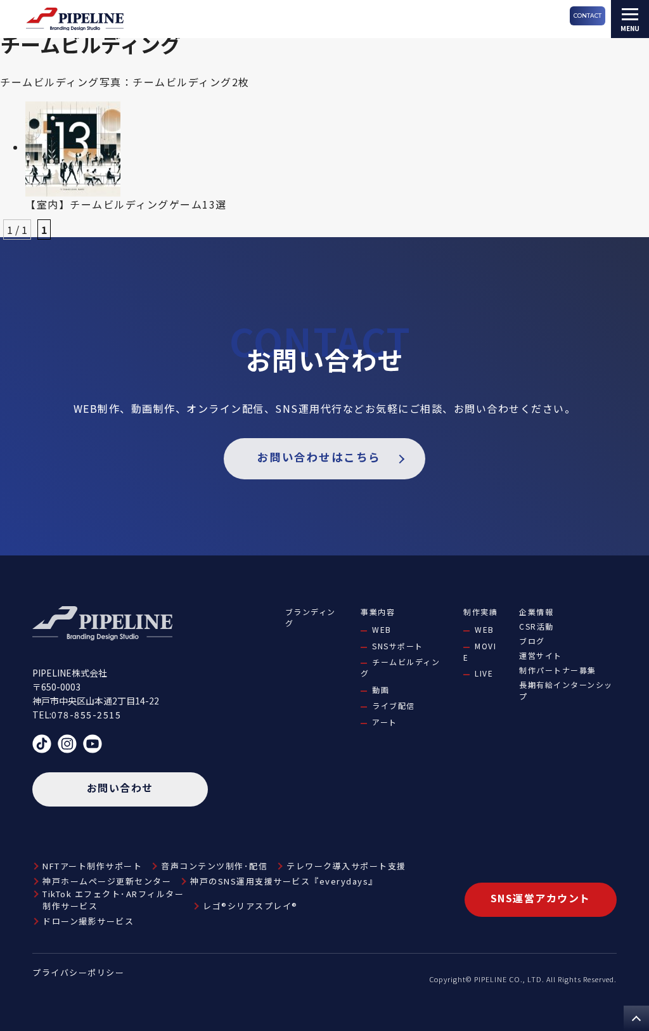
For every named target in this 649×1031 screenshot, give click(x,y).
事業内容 (378, 611)
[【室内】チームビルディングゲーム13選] (72, 147)
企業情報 (536, 611)
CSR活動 (536, 626)
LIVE (484, 673)
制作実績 (480, 611)
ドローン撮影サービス (88, 921)
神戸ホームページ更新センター (106, 881)
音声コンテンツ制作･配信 (214, 866)
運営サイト (540, 655)
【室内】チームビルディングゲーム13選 (126, 204)
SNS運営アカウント (541, 897)
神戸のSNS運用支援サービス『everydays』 (284, 881)
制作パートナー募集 (557, 670)
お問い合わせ (120, 787)
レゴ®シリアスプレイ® (250, 906)
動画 (380, 689)
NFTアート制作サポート (92, 866)
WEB (382, 629)
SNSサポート (397, 645)
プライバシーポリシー (78, 972)
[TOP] (636, 1018)
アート (384, 722)
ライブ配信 (393, 705)
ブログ (532, 640)
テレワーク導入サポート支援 (346, 866)
